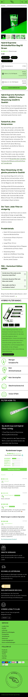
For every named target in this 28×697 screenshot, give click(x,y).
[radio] (14, 66)
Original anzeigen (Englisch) (10, 539)
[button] (22, 2)
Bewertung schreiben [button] (14, 469)
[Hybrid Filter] (12, 2)
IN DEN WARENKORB (14, 88)
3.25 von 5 (18, 453)
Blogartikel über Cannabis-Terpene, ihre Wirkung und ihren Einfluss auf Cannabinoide (13, 161)
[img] (4, 479)
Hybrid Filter (16, 695)
